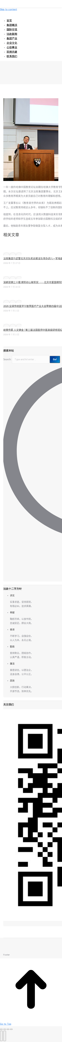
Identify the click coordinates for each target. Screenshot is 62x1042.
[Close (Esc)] (1, 1029)
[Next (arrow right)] (4, 1036)
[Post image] (12, 253)
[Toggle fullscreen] (8, 1029)
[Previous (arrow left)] (1, 1036)
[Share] (4, 1029)
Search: (7, 359)
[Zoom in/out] (11, 1029)
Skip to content (8, 9)
